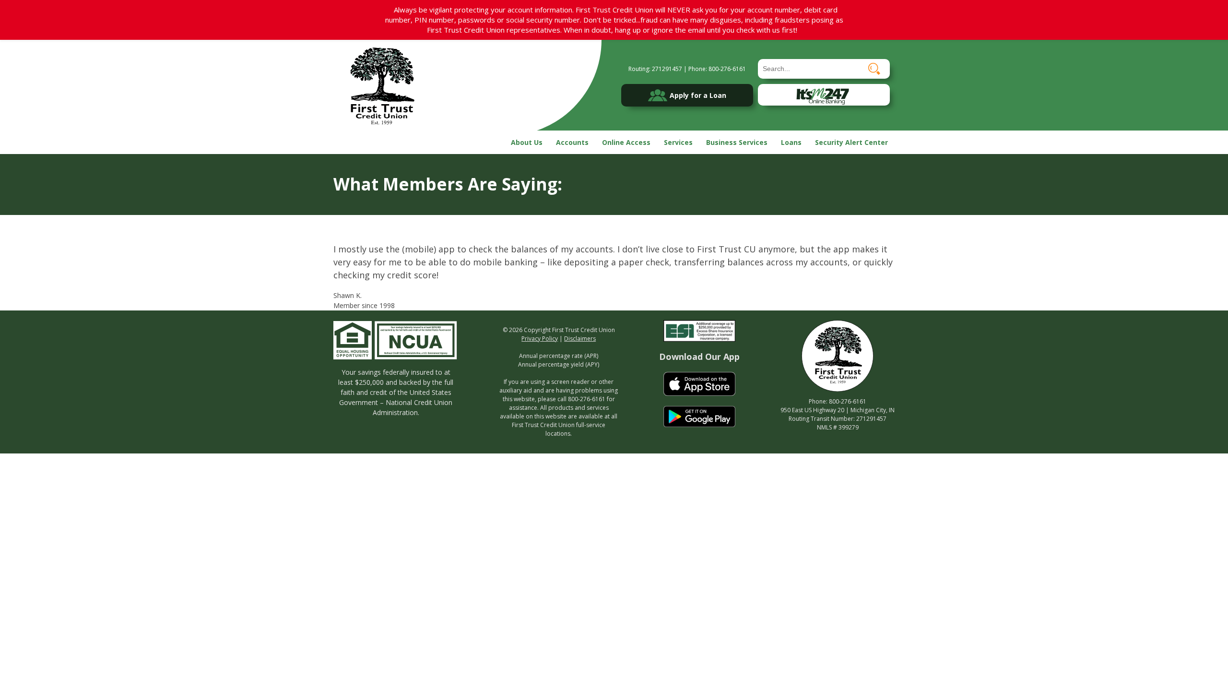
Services (678, 142)
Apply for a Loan (698, 95)
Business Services (737, 142)
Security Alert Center (851, 142)
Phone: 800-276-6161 (717, 69)
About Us (527, 142)
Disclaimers (580, 338)
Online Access (626, 142)
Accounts (572, 142)
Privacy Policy (539, 338)
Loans (791, 142)
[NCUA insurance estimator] (416, 339)
